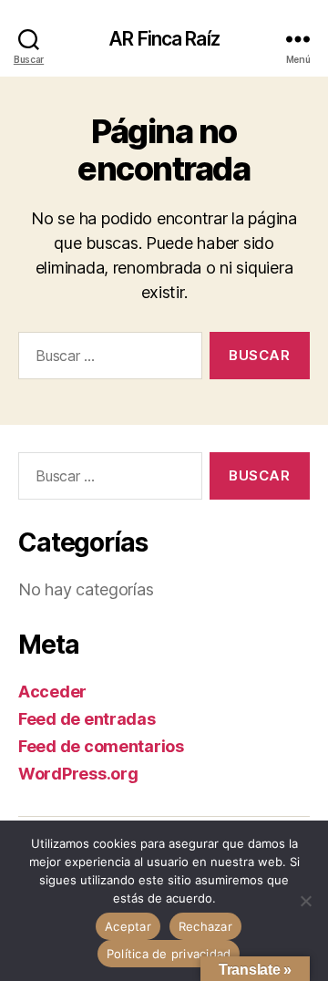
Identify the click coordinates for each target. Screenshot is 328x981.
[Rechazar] (305, 901)
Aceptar (128, 926)
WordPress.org (78, 773)
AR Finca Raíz (164, 38)
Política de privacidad (169, 953)
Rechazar (205, 926)
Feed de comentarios (101, 746)
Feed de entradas (87, 718)
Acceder (52, 691)
